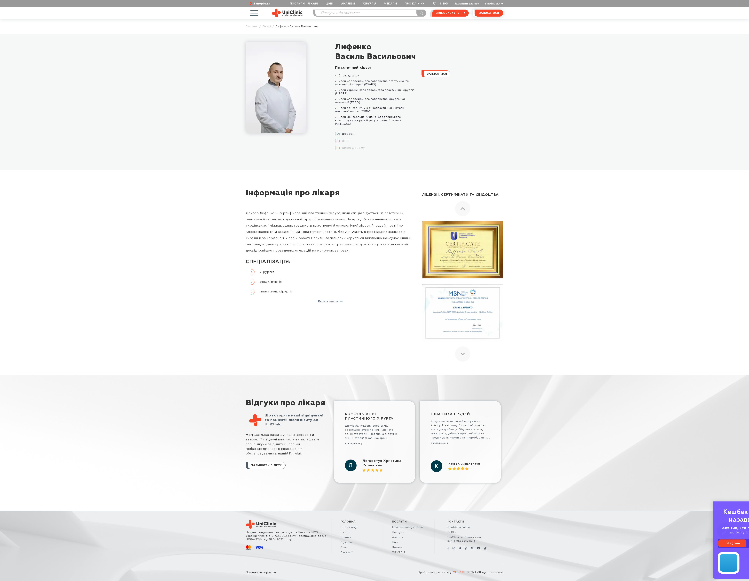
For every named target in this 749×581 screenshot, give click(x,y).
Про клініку (349, 527)
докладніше (352, 443)
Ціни (329, 3)
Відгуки (346, 542)
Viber (727, 543)
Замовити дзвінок (466, 3)
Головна (252, 26)
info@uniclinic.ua (459, 527)
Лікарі (266, 26)
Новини (346, 537)
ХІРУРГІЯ (369, 3)
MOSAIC (459, 572)
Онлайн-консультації (407, 527)
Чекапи (390, 3)
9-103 (443, 3)
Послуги (398, 532)
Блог (344, 547)
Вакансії (346, 552)
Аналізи (348, 3)
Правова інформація (261, 572)
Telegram (699, 543)
